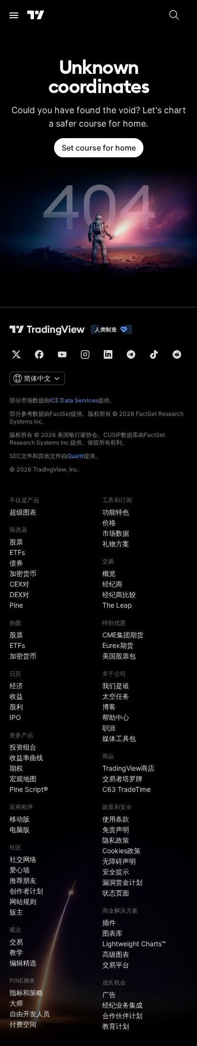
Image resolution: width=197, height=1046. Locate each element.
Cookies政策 (121, 850)
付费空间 (23, 1024)
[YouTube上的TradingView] (62, 354)
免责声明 (115, 829)
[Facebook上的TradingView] (39, 354)
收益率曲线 (26, 757)
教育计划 (115, 1026)
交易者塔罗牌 (122, 779)
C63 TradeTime (126, 789)
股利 (16, 707)
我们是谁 (115, 686)
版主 (16, 912)
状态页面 (115, 893)
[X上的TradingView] (16, 354)
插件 (109, 922)
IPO (15, 717)
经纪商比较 (119, 594)
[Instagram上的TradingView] (85, 354)
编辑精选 (23, 963)
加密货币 (23, 573)
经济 (16, 686)
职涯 (109, 728)
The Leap (117, 605)
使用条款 (115, 819)
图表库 (112, 933)
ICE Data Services (74, 400)
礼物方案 (115, 544)
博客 (109, 707)
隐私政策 (115, 840)
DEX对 (19, 594)
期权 (16, 768)
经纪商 (112, 584)
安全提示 (115, 872)
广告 (109, 994)
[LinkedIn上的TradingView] (108, 354)
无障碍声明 (119, 861)
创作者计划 (26, 891)
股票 (16, 542)
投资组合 (23, 747)
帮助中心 (115, 717)
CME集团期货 (122, 635)
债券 (16, 563)
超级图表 (23, 512)
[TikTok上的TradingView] (154, 354)
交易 (16, 942)
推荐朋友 (23, 880)
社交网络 (23, 859)
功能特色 (115, 512)
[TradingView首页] (35, 15)
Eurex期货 (117, 645)
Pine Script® (29, 789)
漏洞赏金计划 (122, 882)
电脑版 (20, 829)
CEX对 (19, 584)
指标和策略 (26, 992)
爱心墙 (20, 870)
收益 (16, 696)
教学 (16, 952)
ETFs (17, 552)
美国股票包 (119, 656)
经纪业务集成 (122, 1005)
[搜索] (174, 15)
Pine (16, 605)
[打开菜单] (13, 15)
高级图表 (115, 954)
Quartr (75, 455)
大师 (16, 1003)
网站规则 (23, 901)
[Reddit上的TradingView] (177, 354)
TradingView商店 (128, 768)
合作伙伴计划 (122, 1015)
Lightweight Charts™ (134, 944)
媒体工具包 (119, 738)
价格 (109, 522)
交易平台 (115, 965)
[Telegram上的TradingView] (131, 354)
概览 (109, 573)
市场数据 (115, 533)
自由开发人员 (30, 1014)
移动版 (20, 819)
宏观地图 (23, 779)
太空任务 (115, 696)
